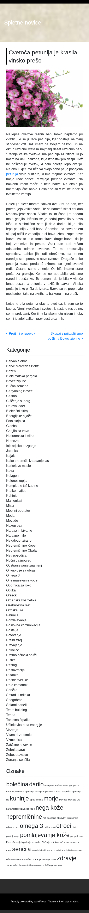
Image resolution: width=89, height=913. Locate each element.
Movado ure (74, 799)
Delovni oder (15, 406)
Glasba (11, 426)
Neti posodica (16, 555)
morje (50, 798)
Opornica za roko (18, 585)
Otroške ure (14, 610)
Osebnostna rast (18, 605)
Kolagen (12, 475)
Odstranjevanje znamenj (24, 565)
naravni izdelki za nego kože (20, 809)
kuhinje (19, 798)
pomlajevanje (12, 836)
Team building (16, 710)
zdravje (66, 858)
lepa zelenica (36, 799)
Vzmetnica (14, 740)
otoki (53, 827)
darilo (36, 784)
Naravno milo (16, 535)
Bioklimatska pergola (21, 376)
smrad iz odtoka (55, 850)
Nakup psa (14, 525)
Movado (12, 520)
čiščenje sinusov (53, 865)
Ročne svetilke (17, 680)
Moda (10, 515)
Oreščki (11, 595)
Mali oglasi (14, 500)
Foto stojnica (15, 421)
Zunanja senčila (18, 759)
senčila (21, 849)
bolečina (17, 784)
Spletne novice (22, 23)
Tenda (10, 715)
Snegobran (14, 700)
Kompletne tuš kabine (22, 485)
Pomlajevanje (16, 620)
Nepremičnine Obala (21, 550)
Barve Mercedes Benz (22, 366)
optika (47, 827)
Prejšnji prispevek (22, 333)
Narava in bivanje (19, 530)
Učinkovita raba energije (24, 725)
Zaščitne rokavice (19, 745)
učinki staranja (33, 859)
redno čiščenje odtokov (47, 842)
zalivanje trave (49, 859)
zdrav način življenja (16, 865)
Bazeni (11, 371)
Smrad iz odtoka (18, 695)
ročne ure (64, 842)
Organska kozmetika (21, 600)
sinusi (34, 850)
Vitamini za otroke (19, 735)
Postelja (12, 630)
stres (80, 850)
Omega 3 (13, 575)
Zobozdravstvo (17, 754)
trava (22, 859)
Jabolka (12, 451)
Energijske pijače (19, 416)
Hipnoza (12, 441)
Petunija (12, 615)
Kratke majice (16, 490)
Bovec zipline (16, 381)
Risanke (12, 675)
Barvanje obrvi (17, 361)
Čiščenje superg (18, 401)
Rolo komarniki (17, 685)
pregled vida (76, 836)
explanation (71, 901)
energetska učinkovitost (56, 785)
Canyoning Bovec (19, 391)
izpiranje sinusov (46, 791)
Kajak (10, 456)
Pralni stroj (14, 640)
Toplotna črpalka (18, 720)
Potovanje (13, 635)
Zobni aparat (15, 749)
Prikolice (12, 650)
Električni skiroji (17, 411)
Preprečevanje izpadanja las (20, 842)
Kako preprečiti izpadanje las (27, 461)
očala (74, 827)
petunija (12, 174)
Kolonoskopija (16, 480)
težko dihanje (12, 859)
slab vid (42, 850)
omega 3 (31, 825)
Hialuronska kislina (20, 436)
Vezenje (12, 730)
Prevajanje (14, 645)
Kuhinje (12, 495)
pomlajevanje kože (45, 834)
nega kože (49, 807)
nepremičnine (24, 816)
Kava (10, 470)
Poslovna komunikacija (23, 625)
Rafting (11, 665)
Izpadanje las (31, 791)
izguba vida (18, 791)
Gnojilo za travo (17, 431)
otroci (63, 825)
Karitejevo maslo (18, 466)
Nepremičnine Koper (21, 545)
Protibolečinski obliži (21, 655)
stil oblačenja (70, 850)
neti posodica (49, 818)
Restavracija (15, 670)
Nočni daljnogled (18, 560)
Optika (11, 590)
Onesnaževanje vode (21, 580)
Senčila (11, 690)
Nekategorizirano (18, 540)
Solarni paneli (16, 705)
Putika (11, 660)
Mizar (10, 505)
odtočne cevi (12, 827)
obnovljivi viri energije (67, 818)
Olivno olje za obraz (20, 570)
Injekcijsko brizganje (21, 446)
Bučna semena (17, 386)
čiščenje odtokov (35, 865)
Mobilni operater (18, 510)
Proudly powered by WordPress (28, 901)
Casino (11, 396)
